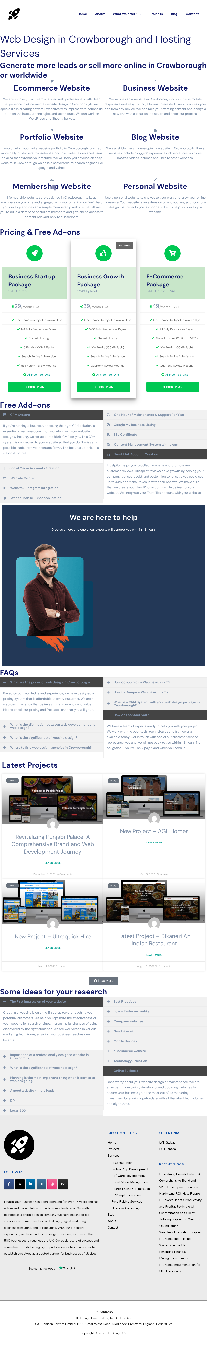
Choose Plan (34, 387)
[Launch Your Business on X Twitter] (20, 1184)
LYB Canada (167, 1149)
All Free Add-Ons (38, 374)
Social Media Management (130, 1182)
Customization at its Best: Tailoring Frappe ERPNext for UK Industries (180, 1219)
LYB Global (167, 1142)
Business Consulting (126, 1208)
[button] (103, 981)
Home (82, 14)
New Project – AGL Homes (154, 831)
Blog (174, 14)
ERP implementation (126, 1195)
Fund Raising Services (127, 1201)
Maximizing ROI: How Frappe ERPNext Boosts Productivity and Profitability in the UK (180, 1200)
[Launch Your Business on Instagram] (41, 1184)
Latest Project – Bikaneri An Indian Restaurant (154, 939)
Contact (192, 14)
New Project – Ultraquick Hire (53, 936)
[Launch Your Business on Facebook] (9, 1184)
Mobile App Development (130, 1169)
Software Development (128, 1176)
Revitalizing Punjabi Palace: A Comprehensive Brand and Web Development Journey (52, 844)
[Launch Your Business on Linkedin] (30, 1184)
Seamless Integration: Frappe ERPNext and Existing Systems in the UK (180, 1239)
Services (113, 1155)
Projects (156, 14)
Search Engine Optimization (131, 1189)
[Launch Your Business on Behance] (63, 1184)
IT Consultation (122, 1163)
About (100, 14)
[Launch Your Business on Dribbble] (52, 1184)
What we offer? (125, 14)
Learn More (53, 863)
